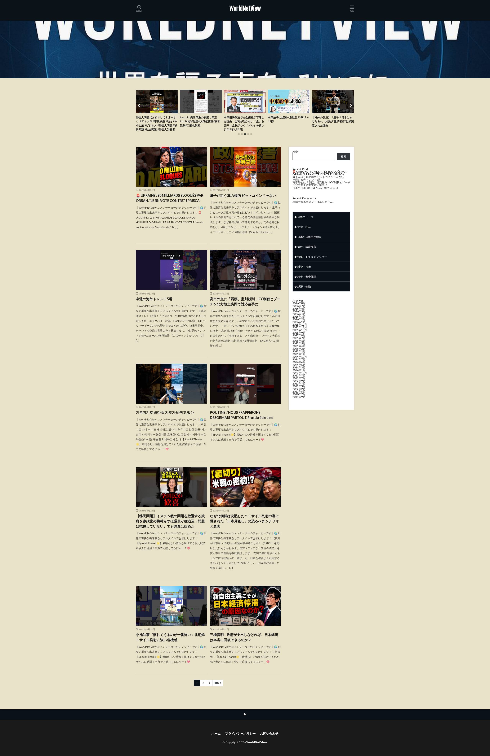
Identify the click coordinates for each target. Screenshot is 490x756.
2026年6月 (298, 308)
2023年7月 (298, 375)
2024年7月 (298, 359)
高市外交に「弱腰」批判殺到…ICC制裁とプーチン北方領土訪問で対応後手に (245, 301)
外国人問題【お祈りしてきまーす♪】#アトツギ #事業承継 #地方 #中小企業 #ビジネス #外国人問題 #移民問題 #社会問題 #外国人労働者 (332, 123)
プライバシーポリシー (240, 733)
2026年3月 (298, 316)
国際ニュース (305, 217)
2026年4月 (298, 313)
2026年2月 (298, 319)
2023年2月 (298, 378)
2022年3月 (298, 386)
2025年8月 (298, 335)
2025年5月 (298, 343)
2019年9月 (298, 396)
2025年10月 (299, 330)
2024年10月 (299, 356)
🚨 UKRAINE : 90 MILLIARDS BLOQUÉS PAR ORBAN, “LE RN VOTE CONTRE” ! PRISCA (169, 198)
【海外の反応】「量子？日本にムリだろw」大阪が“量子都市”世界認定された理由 (289, 121)
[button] (140, 105)
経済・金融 (304, 286)
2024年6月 (298, 362)
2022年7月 (298, 383)
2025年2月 (298, 351)
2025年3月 (298, 348)
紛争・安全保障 (306, 276)
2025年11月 (299, 327)
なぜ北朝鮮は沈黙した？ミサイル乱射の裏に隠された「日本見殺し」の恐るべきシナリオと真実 (244, 521)
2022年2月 (298, 388)
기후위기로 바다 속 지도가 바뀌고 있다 (165, 412)
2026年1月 (298, 322)
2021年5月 (298, 391)
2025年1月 (298, 354)
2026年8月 (298, 303)
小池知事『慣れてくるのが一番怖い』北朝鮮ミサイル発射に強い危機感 (170, 637)
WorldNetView (245, 8)
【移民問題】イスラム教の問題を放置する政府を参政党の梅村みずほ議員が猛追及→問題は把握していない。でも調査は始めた (170, 521)
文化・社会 (304, 226)
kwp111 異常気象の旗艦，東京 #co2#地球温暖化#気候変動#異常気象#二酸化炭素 (156, 121)
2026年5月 (298, 311)
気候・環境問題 (306, 246)
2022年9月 (298, 380)
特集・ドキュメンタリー (312, 256)
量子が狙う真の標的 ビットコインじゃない (243, 195)
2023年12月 (299, 372)
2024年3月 (298, 367)
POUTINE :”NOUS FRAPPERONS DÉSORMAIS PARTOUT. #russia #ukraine (241, 415)
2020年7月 (298, 394)
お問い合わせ (269, 733)
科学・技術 (304, 266)
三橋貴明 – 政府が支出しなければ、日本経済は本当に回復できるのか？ (244, 637)
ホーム (216, 733)
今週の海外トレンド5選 (154, 299)
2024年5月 (298, 364)
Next (217, 682)
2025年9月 (298, 332)
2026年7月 (298, 305)
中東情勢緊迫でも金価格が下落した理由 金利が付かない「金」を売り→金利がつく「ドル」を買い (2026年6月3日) (200, 123)
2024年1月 (298, 370)
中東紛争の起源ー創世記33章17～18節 (244, 119)
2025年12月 (299, 324)
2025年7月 (298, 338)
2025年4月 (298, 346)
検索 (295, 151)
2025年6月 (298, 340)
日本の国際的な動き (309, 236)
